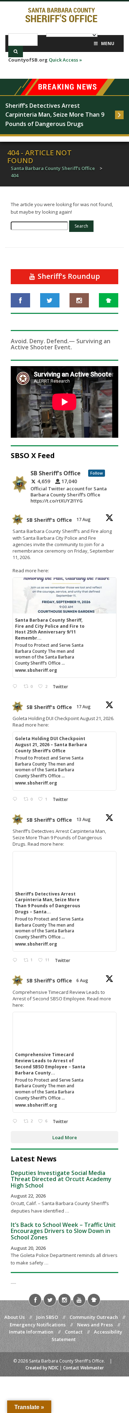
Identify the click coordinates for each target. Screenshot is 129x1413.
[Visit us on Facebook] (20, 300)
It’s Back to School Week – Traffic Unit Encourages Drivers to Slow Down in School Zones (63, 1231)
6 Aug (82, 980)
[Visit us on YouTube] (79, 1299)
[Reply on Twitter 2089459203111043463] (16, 687)
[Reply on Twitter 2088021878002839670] (16, 960)
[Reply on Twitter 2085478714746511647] (16, 1121)
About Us (14, 1317)
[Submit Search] (15, 51)
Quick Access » (65, 60)
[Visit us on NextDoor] (108, 300)
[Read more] (119, 115)
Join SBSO (47, 1317)
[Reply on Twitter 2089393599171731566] (16, 799)
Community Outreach (94, 1317)
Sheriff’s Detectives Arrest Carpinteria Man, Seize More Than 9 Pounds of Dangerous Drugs (55, 115)
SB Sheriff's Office (49, 519)
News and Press (95, 1324)
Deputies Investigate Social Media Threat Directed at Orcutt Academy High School (61, 1179)
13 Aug (84, 819)
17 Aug (84, 519)
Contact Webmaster (83, 1368)
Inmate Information (31, 1332)
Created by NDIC (41, 1368)
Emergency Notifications (38, 1324)
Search (81, 226)
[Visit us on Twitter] (49, 300)
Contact (73, 1332)
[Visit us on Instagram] (79, 300)
